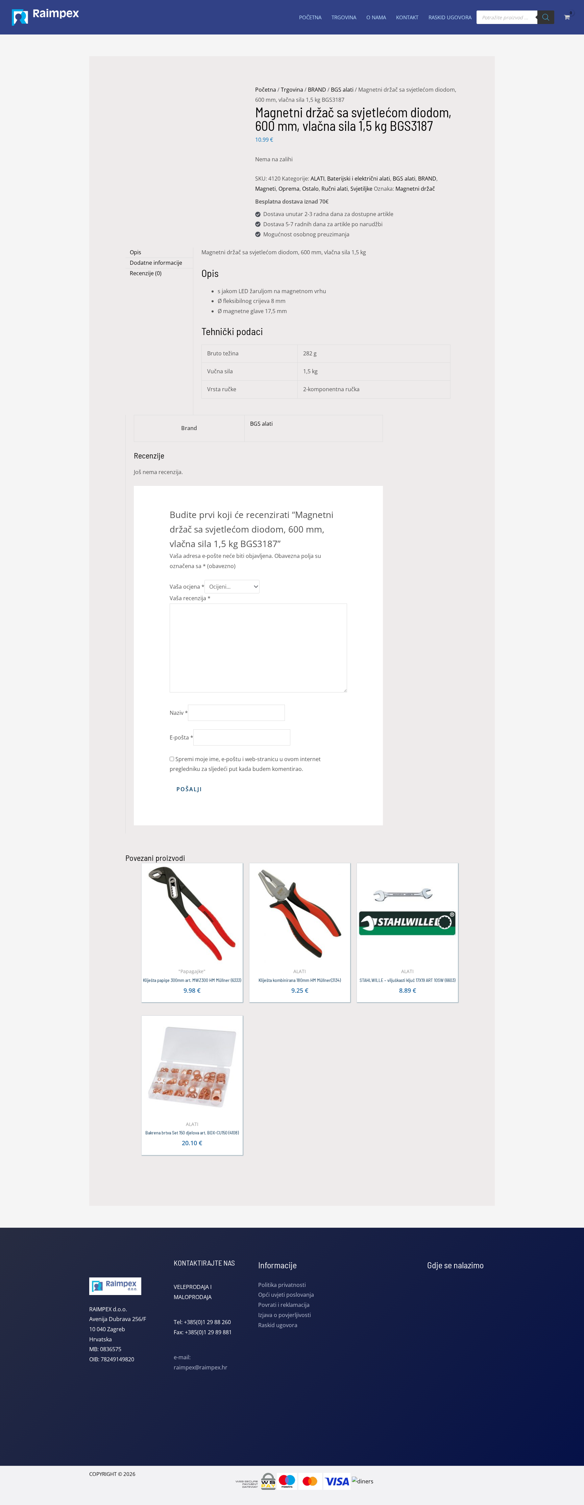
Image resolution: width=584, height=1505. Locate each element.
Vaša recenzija (190, 598)
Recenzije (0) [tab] (146, 273)
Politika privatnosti (282, 1285)
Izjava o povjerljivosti (284, 1315)
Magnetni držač (415, 188)
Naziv (179, 712)
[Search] (545, 17)
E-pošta (181, 737)
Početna (265, 89)
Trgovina (292, 89)
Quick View (192, 958)
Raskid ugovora (277, 1325)
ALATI (317, 178)
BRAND (317, 89)
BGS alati (342, 89)
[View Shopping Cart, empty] (566, 17)
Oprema (288, 188)
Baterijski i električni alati (358, 178)
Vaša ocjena (187, 586)
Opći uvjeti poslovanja (286, 1294)
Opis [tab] (135, 252)
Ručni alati (334, 188)
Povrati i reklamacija (284, 1305)
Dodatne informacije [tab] (156, 262)
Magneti (265, 188)
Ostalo (310, 188)
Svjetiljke (361, 188)
